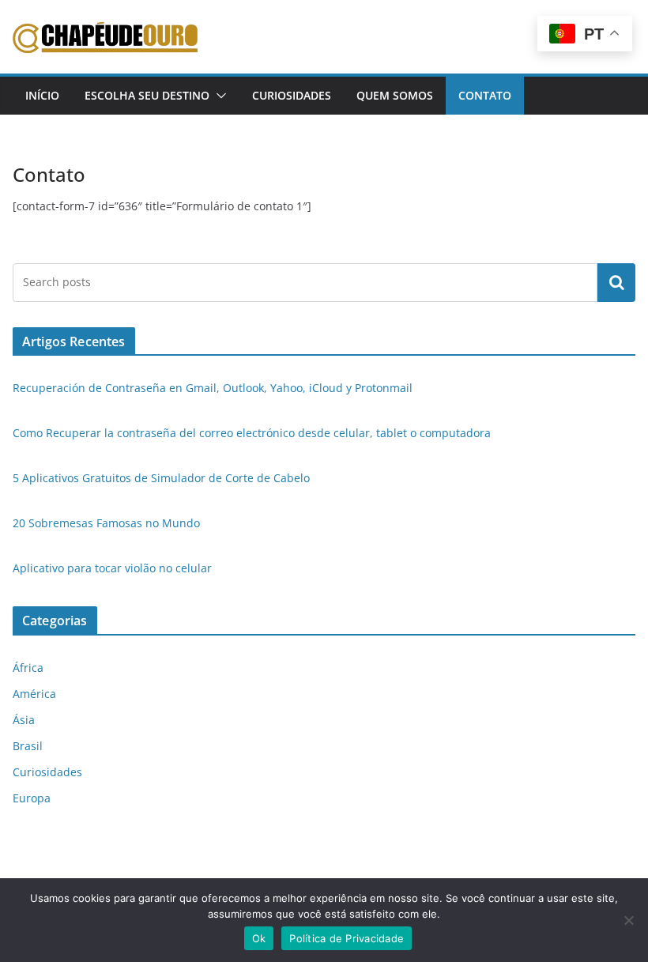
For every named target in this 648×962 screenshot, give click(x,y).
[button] (218, 96)
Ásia (24, 719)
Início (42, 95)
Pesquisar (616, 282)
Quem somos (394, 95)
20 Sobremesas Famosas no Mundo (106, 522)
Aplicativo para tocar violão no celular (112, 567)
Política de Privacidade (346, 938)
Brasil (28, 745)
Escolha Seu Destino (147, 95)
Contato (484, 95)
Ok (259, 938)
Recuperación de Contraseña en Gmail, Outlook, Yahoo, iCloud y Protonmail (213, 387)
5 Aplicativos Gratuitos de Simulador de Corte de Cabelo (161, 477)
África (28, 667)
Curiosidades (291, 95)
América (34, 693)
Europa (32, 797)
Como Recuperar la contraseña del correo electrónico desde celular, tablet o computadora (252, 432)
